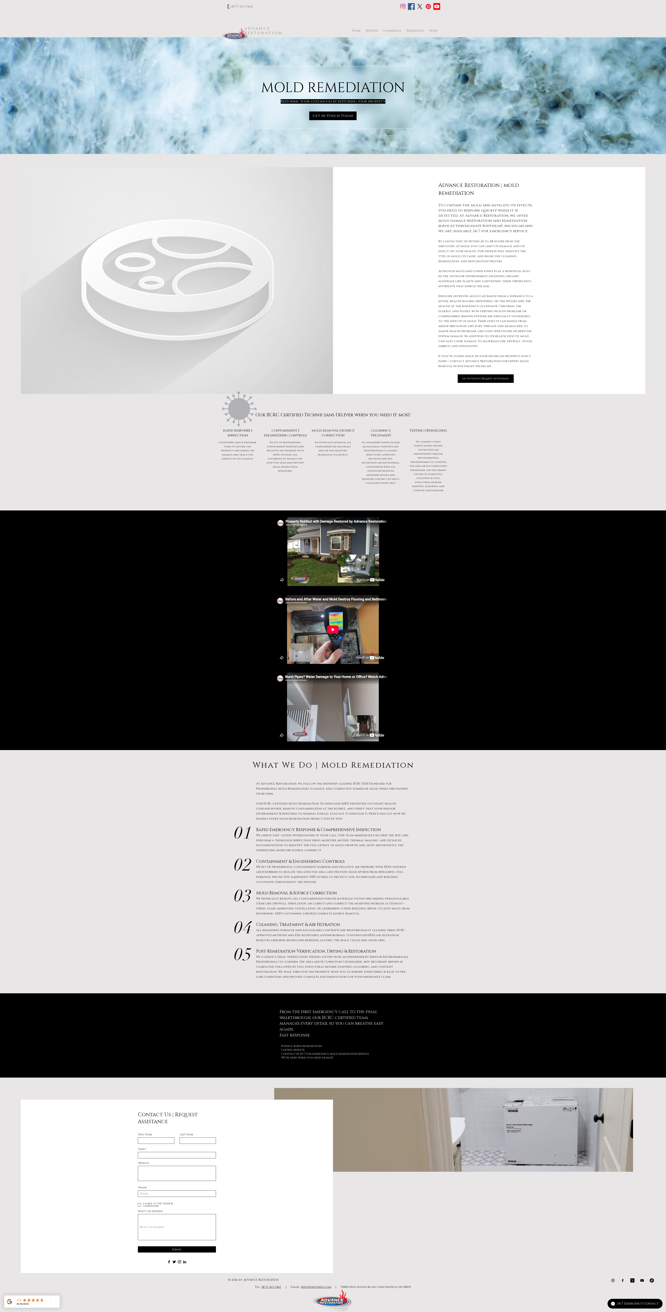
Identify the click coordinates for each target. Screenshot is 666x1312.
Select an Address (150, 1211)
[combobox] (177, 1227)
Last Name (186, 1134)
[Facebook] (411, 6)
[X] (419, 6)
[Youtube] (436, 6)
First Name (145, 1134)
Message (143, 1163)
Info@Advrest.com (316, 1287)
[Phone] (229, 6)
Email (142, 1149)
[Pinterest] (428, 6)
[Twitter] (174, 1262)
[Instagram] (402, 6)
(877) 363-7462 (271, 1287)
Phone (142, 1187)
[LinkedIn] (184, 1262)
